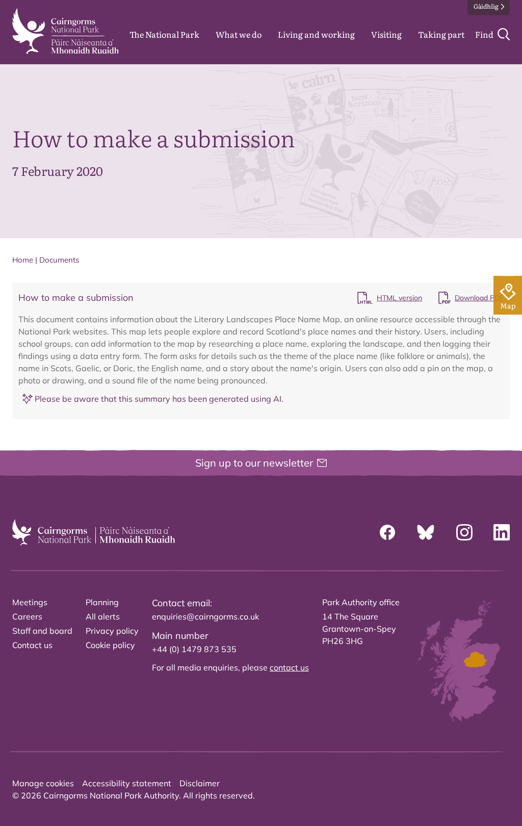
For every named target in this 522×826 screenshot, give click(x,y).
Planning (102, 602)
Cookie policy (110, 645)
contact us (289, 667)
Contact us (32, 645)
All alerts (103, 616)
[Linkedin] (501, 532)
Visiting (386, 34)
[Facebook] (387, 532)
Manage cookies (43, 783)
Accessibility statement (126, 783)
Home (22, 260)
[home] (65, 31)
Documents (59, 260)
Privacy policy (112, 631)
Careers (27, 616)
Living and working (316, 34)
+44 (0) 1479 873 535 (194, 649)
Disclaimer (199, 783)
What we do (239, 34)
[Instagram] (464, 532)
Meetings (29, 602)
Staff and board (42, 631)
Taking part (441, 34)
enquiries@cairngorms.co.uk (205, 616)
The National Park (164, 34)
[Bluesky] (425, 532)
